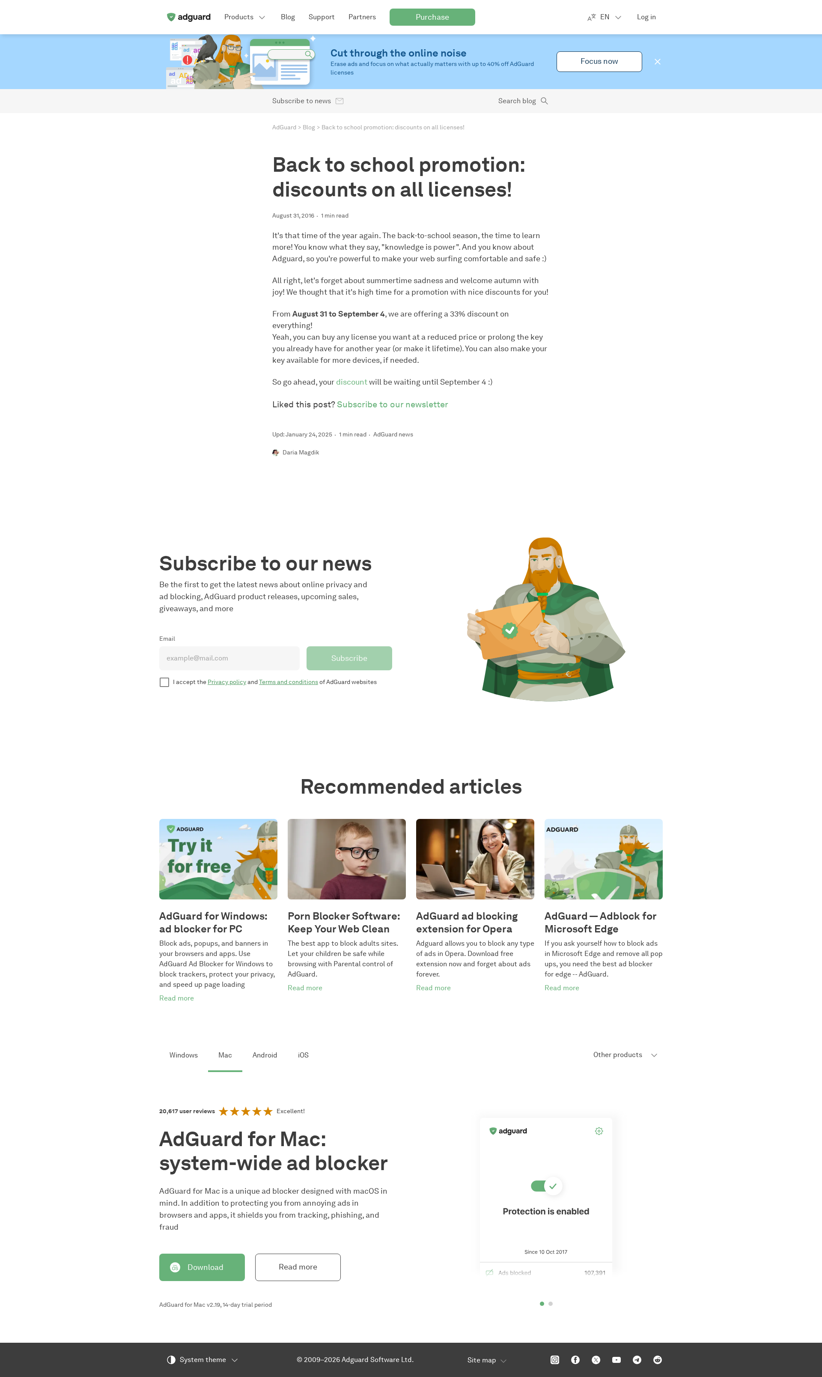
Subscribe (349, 658)
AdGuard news (393, 434)
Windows (184, 1055)
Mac (225, 1055)
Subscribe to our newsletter (392, 404)
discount (351, 382)
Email (167, 638)
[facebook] (575, 1360)
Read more (298, 1267)
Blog (309, 127)
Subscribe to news (301, 101)
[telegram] (637, 1360)
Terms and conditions (288, 682)
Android (265, 1055)
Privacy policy (227, 682)
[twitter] (596, 1360)
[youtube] (616, 1360)
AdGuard (284, 127)
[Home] (188, 17)
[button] (657, 62)
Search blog (517, 101)
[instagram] (555, 1360)
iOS (303, 1055)
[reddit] (657, 1360)
